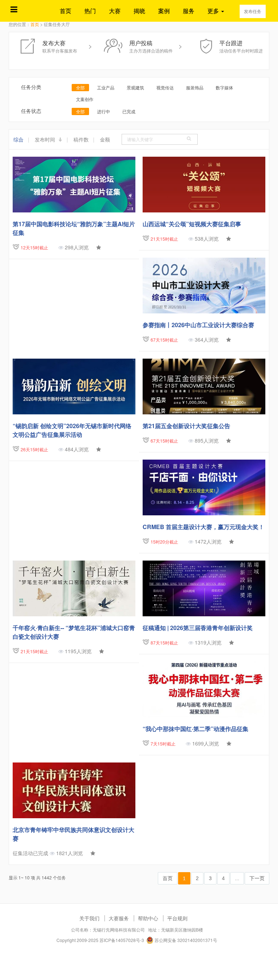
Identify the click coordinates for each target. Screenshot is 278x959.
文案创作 (84, 99)
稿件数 (81, 139)
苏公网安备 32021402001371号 (185, 940)
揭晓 (139, 11)
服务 (188, 11)
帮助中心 (148, 918)
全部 (80, 87)
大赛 (115, 11)
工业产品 (105, 87)
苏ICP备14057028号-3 (122, 940)
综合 (18, 139)
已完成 (128, 111)
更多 (213, 11)
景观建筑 (135, 87)
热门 (90, 11)
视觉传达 (165, 87)
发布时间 (45, 139)
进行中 (103, 111)
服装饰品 (194, 87)
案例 (164, 11)
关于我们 (89, 918)
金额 (105, 139)
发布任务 (252, 11)
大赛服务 (119, 918)
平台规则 (177, 918)
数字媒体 (224, 87)
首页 (65, 11)
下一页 (257, 878)
